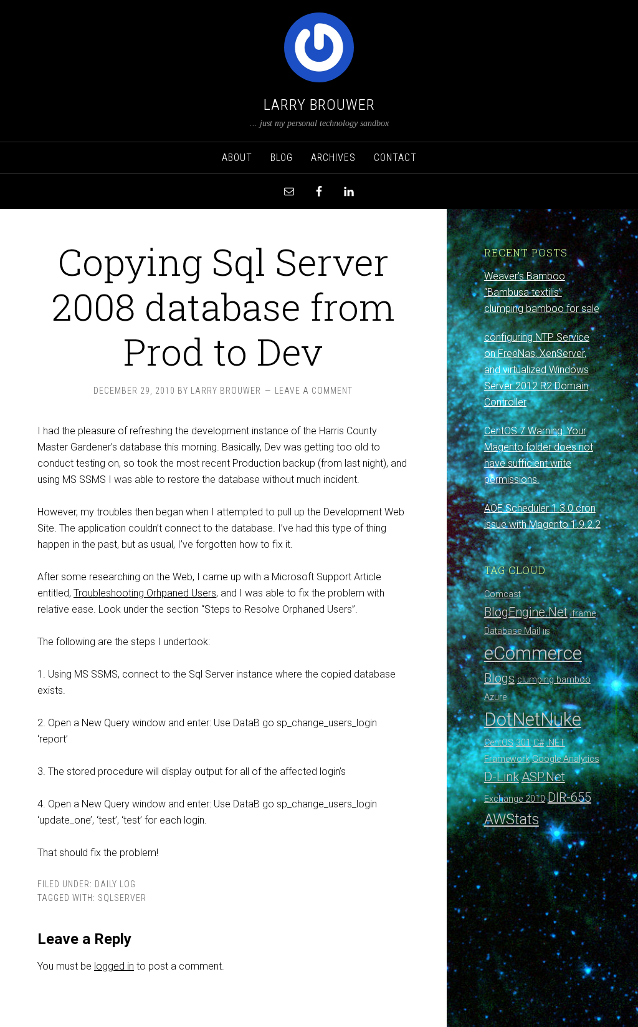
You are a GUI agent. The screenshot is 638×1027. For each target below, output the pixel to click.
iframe (583, 613)
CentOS (498, 742)
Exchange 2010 (514, 799)
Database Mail (512, 631)
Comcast (502, 594)
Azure (495, 697)
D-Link (501, 776)
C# (538, 742)
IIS (546, 632)
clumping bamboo (554, 679)
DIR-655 (569, 797)
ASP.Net (543, 776)
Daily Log (115, 884)
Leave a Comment (314, 391)
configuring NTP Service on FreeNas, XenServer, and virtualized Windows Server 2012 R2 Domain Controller (536, 369)
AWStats (511, 819)
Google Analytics (565, 759)
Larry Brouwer (319, 105)
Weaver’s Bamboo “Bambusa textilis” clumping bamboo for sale (541, 292)
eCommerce (533, 653)
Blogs (499, 678)
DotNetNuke (532, 719)
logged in (114, 966)
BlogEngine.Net (526, 612)
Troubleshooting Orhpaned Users (145, 593)
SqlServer (122, 898)
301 (523, 742)
